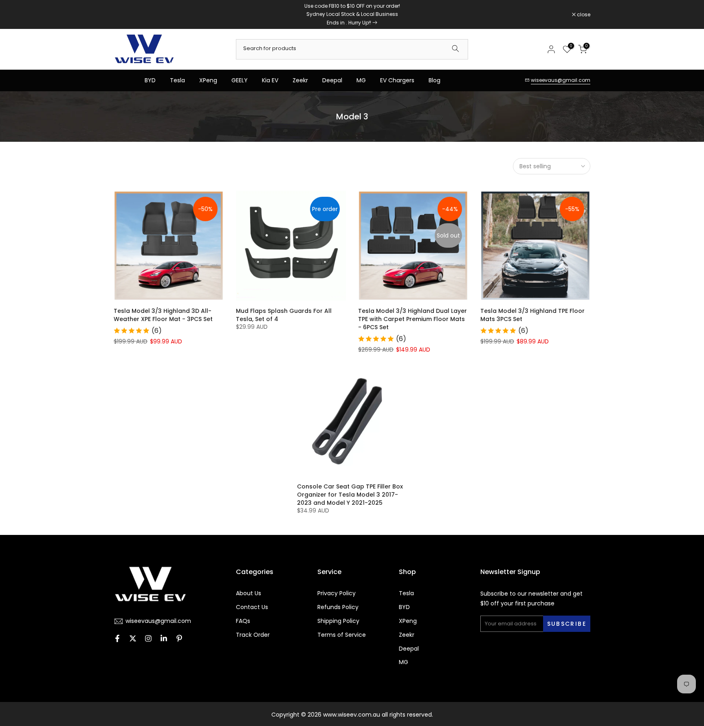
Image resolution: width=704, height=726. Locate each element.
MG (361, 80)
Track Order (253, 635)
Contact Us (252, 607)
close (124, 14)
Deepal (332, 80)
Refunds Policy (338, 607)
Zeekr (300, 80)
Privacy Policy (336, 593)
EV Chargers (397, 80)
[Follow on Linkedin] (163, 639)
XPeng (208, 80)
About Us (248, 593)
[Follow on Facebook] (117, 639)
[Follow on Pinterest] (179, 639)
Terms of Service (341, 635)
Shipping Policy (338, 621)
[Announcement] (352, 14)
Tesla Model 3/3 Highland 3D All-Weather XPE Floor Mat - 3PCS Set (163, 315)
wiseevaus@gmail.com (560, 80)
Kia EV (270, 80)
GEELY (239, 80)
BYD (150, 80)
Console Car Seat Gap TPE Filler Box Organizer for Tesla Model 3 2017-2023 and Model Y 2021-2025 (350, 494)
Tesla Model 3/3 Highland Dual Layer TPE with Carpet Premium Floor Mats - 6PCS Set (412, 319)
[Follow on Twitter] (132, 639)
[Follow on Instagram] (148, 639)
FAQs (243, 621)
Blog (434, 80)
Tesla (177, 80)
